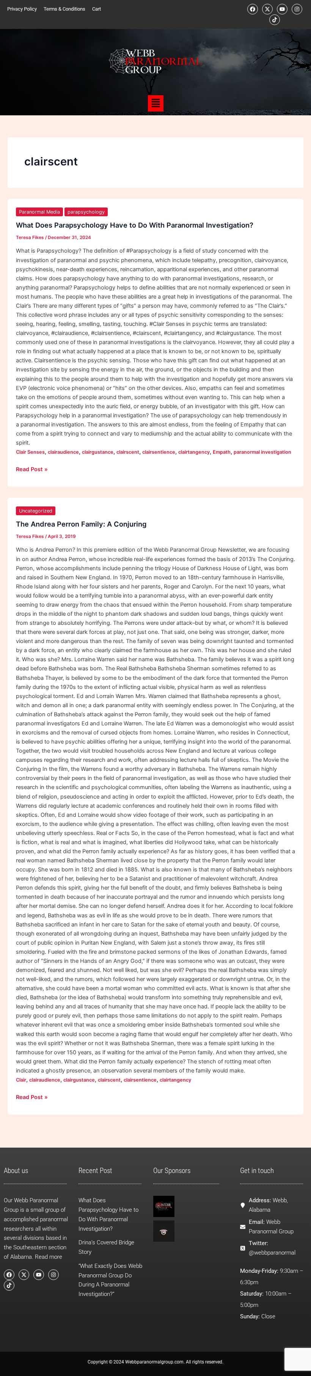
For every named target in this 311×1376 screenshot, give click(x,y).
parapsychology (86, 212)
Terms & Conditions (64, 9)
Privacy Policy (22, 9)
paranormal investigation (262, 452)
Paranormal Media (39, 212)
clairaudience (63, 452)
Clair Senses (30, 452)
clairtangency (194, 452)
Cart (96, 9)
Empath (222, 452)
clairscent (127, 452)
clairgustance (97, 452)
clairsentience (158, 452)
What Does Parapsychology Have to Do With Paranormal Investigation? (134, 225)
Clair (21, 1080)
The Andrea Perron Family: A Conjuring (81, 524)
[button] (155, 103)
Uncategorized (35, 511)
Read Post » (32, 469)
